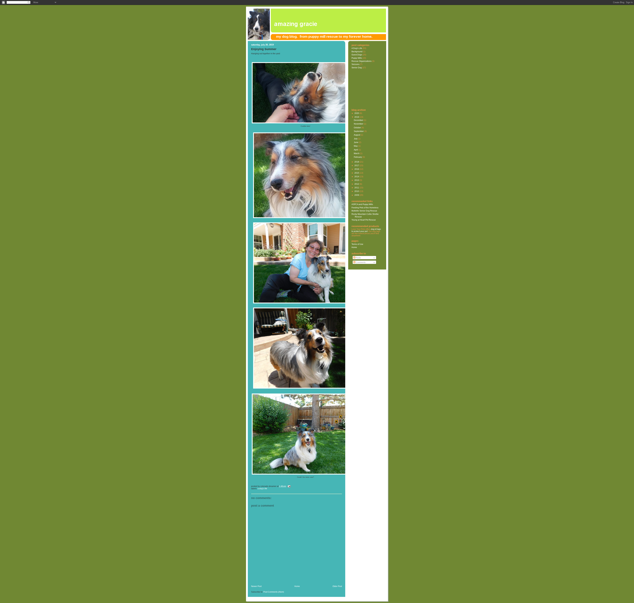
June (356, 142)
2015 (357, 173)
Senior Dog (357, 67)
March (357, 153)
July (356, 139)
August (357, 135)
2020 (357, 113)
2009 (357, 195)
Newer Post (256, 586)
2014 (357, 176)
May (356, 146)
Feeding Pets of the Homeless (365, 208)
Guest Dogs (357, 55)
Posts (358, 258)
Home (297, 586)
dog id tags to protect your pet (366, 230)
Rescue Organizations (361, 61)
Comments (360, 262)
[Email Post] (289, 486)
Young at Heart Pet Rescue (364, 220)
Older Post (337, 586)
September (359, 131)
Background (357, 51)
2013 (357, 180)
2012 (357, 184)
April (356, 150)
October (357, 127)
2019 (357, 117)
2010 (357, 191)
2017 (357, 165)
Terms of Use (357, 244)
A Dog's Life (262, 488)
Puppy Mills (357, 58)
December (359, 120)
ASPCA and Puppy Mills (362, 204)
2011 (357, 188)
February (358, 157)
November (359, 124)
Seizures (355, 64)
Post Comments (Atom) (273, 592)
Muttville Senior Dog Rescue (364, 211)
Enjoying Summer (263, 49)
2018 (357, 162)
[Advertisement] (289, 581)
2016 (357, 169)
